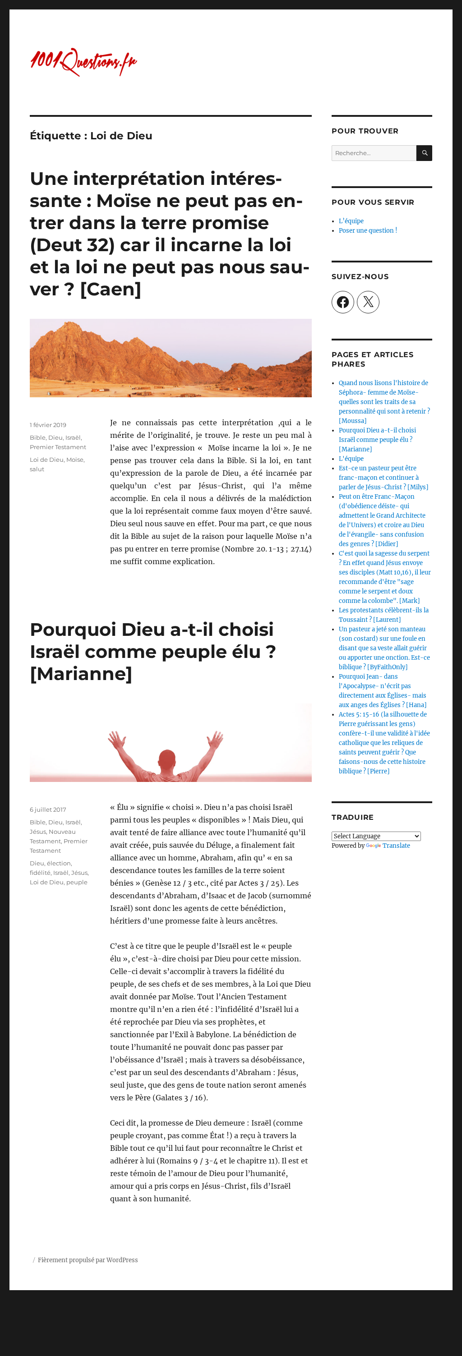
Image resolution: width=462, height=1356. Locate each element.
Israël (73, 437)
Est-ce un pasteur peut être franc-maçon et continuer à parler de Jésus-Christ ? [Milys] (384, 477)
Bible (38, 437)
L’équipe (351, 221)
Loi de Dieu (47, 459)
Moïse (74, 459)
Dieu (55, 437)
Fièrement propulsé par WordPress (88, 1260)
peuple (77, 882)
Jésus (38, 831)
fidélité (40, 872)
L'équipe (351, 459)
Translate (396, 846)
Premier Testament (58, 446)
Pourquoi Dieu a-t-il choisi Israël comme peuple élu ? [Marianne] (153, 651)
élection (59, 863)
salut (37, 469)
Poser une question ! (368, 230)
